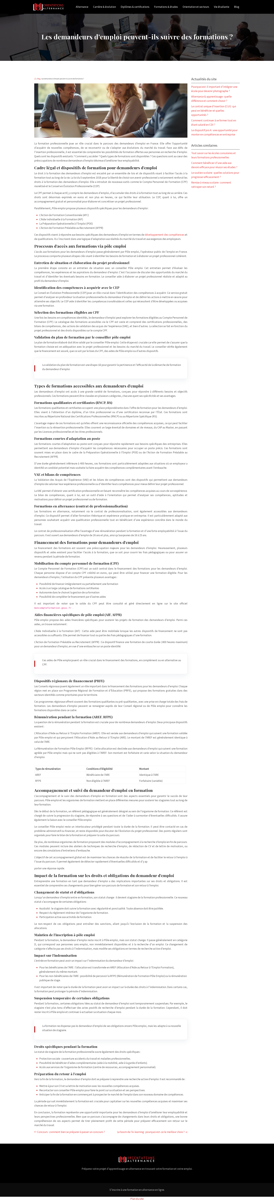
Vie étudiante (221, 7)
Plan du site (137, 1199)
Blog (236, 7)
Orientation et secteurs (196, 7)
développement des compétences (164, 234)
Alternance (82, 7)
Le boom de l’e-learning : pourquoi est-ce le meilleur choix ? (151, 1132)
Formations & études (166, 7)
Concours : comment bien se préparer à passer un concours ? (71, 1132)
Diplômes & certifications (135, 7)
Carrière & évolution (104, 7)
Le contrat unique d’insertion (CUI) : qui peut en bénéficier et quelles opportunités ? (213, 111)
